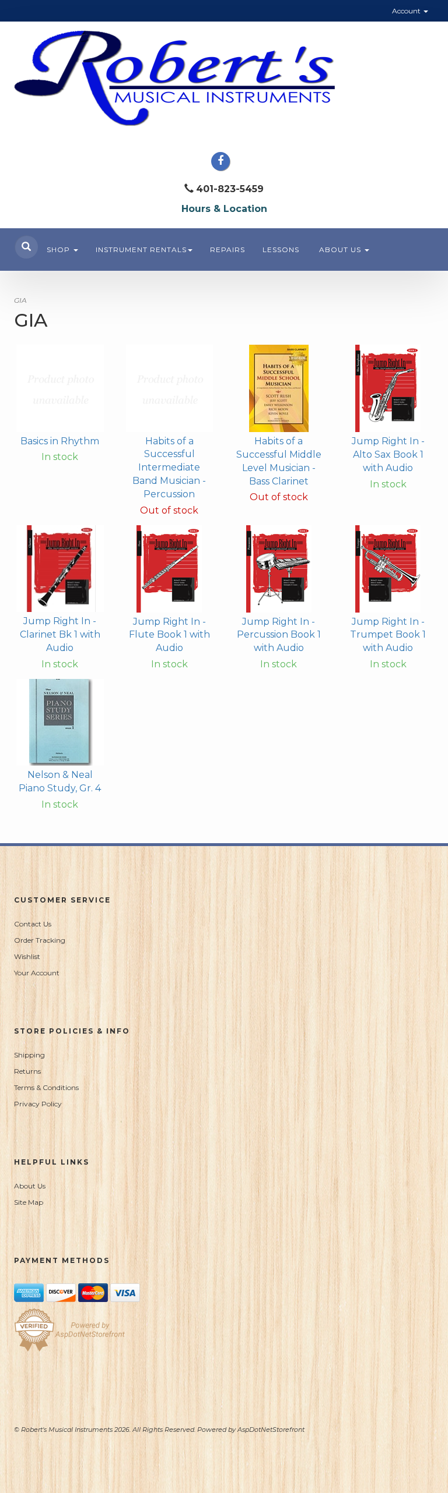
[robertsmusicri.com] (224, 78)
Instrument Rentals (141, 249)
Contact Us (32, 923)
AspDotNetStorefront (270, 1429)
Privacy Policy (38, 1103)
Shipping (29, 1054)
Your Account (37, 972)
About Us (341, 249)
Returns (27, 1071)
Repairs (227, 249)
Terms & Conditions (46, 1087)
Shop (59, 249)
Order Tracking (39, 940)
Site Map (28, 1202)
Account (407, 10)
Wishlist (27, 956)
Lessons (280, 249)
